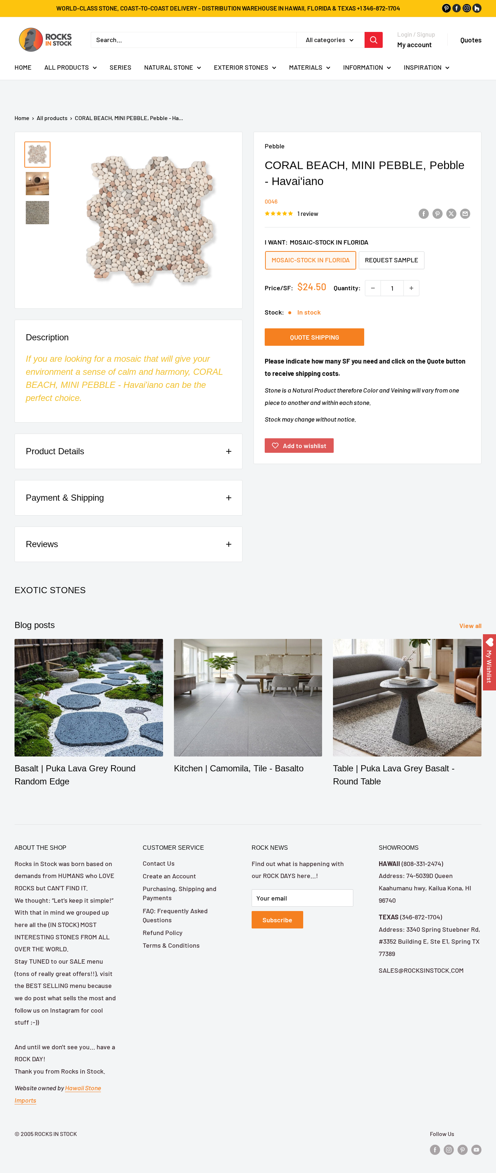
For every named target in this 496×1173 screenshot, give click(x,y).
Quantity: (347, 288)
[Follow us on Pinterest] (463, 1149)
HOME (23, 67)
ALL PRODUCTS (66, 67)
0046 (271, 201)
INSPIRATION (423, 67)
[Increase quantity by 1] (411, 288)
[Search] (374, 40)
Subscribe (277, 920)
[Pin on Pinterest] (437, 213)
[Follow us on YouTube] (476, 1149)
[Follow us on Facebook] (435, 1149)
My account (414, 44)
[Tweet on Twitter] (451, 213)
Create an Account (169, 876)
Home (22, 117)
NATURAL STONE (168, 67)
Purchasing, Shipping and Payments (179, 893)
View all (471, 625)
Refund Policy (163, 932)
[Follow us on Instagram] (449, 1149)
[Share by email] (465, 213)
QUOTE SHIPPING (314, 337)
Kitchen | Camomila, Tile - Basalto (239, 768)
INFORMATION (363, 67)
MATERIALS (305, 67)
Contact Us (159, 863)
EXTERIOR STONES (241, 67)
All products (52, 117)
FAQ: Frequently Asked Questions (175, 915)
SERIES (120, 67)
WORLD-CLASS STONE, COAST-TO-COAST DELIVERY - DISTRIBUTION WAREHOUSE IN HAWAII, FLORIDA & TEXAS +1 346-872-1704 (228, 8)
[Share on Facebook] (424, 213)
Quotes (470, 40)
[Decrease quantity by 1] (373, 288)
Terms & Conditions (171, 945)
